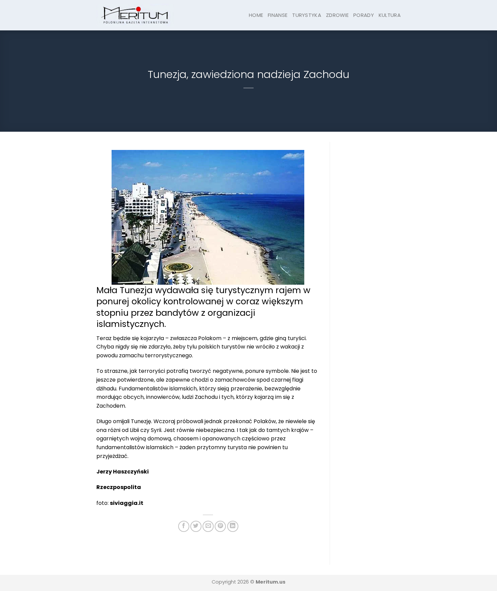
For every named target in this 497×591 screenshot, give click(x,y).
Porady (363, 15)
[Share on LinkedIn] (232, 526)
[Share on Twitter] (196, 526)
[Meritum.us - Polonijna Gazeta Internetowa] (135, 15)
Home (256, 15)
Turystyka (306, 15)
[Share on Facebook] (183, 526)
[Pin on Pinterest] (220, 526)
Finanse (277, 15)
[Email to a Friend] (208, 526)
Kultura (390, 15)
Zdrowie (337, 15)
